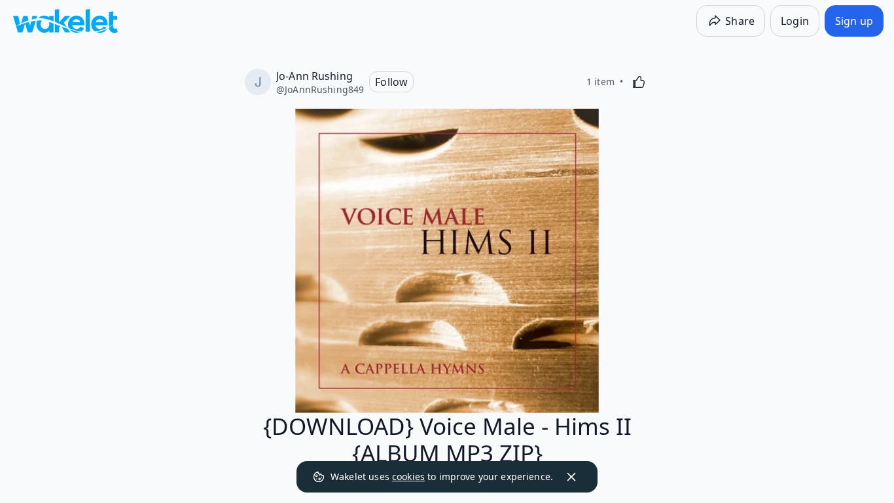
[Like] (638, 81)
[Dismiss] (571, 476)
